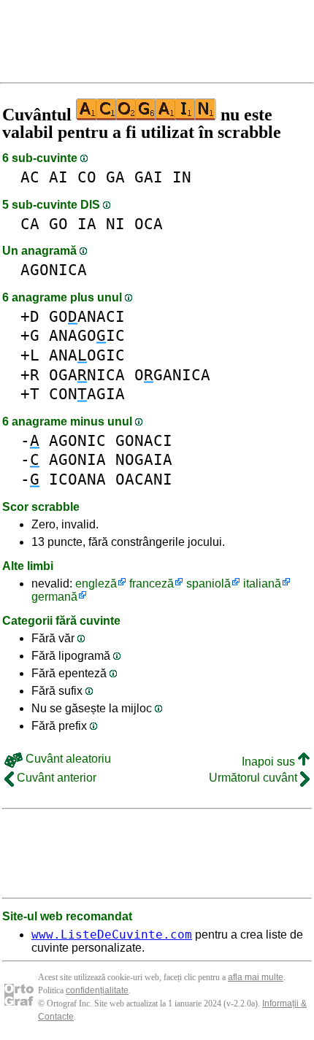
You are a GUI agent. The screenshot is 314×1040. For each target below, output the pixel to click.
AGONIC (77, 440)
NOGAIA (143, 459)
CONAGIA (87, 394)
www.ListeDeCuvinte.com (111, 934)
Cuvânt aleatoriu (67, 758)
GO (58, 224)
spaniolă (208, 583)
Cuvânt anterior (55, 777)
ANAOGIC (87, 355)
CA (29, 224)
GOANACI (87, 316)
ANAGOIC (87, 335)
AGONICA (53, 270)
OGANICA (87, 375)
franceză (151, 583)
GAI (148, 177)
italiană (262, 583)
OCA (148, 224)
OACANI (143, 479)
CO (86, 177)
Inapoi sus (270, 761)
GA (115, 177)
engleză (96, 583)
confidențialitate (97, 990)
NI (115, 224)
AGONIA (77, 459)
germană (54, 596)
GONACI (143, 440)
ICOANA (77, 479)
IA (86, 224)
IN (181, 177)
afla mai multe (255, 977)
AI (58, 177)
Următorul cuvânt (254, 777)
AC (29, 177)
